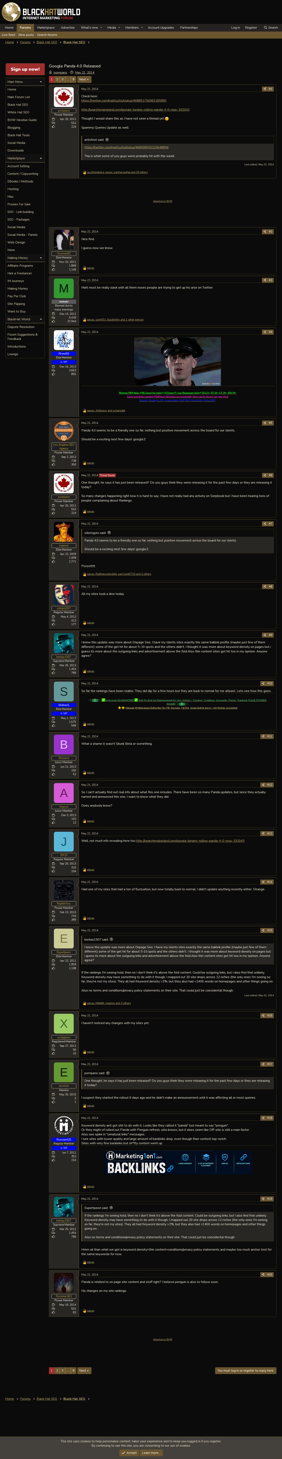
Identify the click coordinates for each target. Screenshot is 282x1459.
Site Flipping (16, 304)
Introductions (16, 346)
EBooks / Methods (20, 181)
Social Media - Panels (22, 235)
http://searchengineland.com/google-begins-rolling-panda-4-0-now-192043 (135, 109)
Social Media (16, 143)
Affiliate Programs (20, 266)
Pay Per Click (16, 296)
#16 (269, 1015)
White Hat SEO (18, 112)
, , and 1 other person (115, 320)
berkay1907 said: (96, 939)
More (11, 250)
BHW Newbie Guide (22, 120)
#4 (270, 332)
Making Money (17, 289)
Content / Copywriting (22, 174)
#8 (270, 587)
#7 (270, 524)
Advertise (68, 28)
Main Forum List (18, 97)
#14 (269, 882)
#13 (269, 833)
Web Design (16, 242)
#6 (270, 475)
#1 (270, 89)
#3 (270, 280)
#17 (269, 1064)
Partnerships (189, 28)
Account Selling (18, 166)
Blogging (13, 128)
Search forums (47, 35)
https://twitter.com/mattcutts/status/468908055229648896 (126, 147)
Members (132, 28)
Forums (25, 28)
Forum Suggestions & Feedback (22, 336)
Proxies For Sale (19, 204)
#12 (269, 785)
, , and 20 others (117, 172)
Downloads (15, 150)
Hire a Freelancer (19, 273)
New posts (26, 35)
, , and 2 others (119, 574)
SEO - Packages (18, 219)
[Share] (265, 89)
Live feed (8, 35)
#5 (270, 423)
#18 (269, 1118)
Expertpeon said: (96, 1208)
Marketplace (46, 28)
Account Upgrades (161, 28)
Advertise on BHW (162, 201)
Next (82, 79)
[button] (101, 28)
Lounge (12, 354)
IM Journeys (15, 281)
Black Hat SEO (17, 105)
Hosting (13, 189)
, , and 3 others (109, 1003)
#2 (270, 232)
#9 (270, 635)
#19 (269, 1199)
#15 (269, 930)
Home (9, 28)
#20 (269, 1275)
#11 (269, 736)
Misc (10, 197)
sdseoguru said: (95, 533)
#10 (269, 683)
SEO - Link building (20, 212)
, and (106, 410)
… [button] (68, 79)
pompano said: (94, 1073)
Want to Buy (16, 311)
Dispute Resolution (20, 327)
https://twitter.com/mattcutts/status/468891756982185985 (123, 100)
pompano (60, 72)
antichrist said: (94, 140)
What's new (89, 28)
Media (111, 28)
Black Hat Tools (18, 135)
